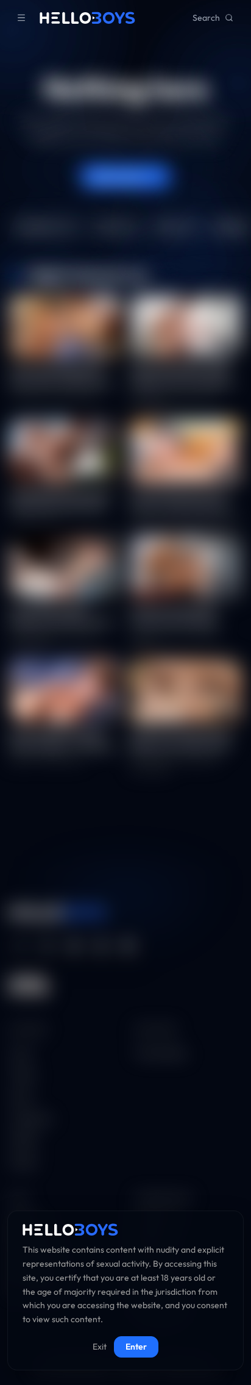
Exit (100, 1346)
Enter (136, 1346)
